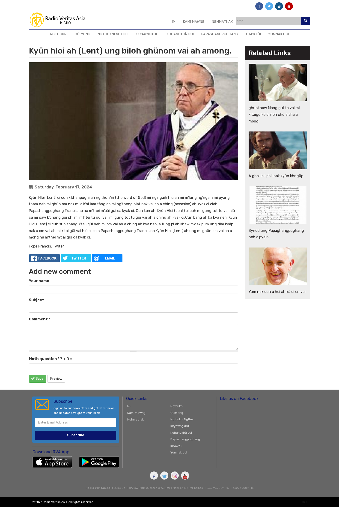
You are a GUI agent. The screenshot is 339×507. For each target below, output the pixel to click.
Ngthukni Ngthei (113, 34)
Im (173, 22)
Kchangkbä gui (180, 34)
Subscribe (75, 435)
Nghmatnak (222, 22)
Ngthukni (58, 34)
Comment (39, 319)
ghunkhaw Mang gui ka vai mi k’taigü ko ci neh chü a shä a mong (274, 114)
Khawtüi (253, 34)
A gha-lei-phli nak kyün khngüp (276, 176)
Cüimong (82, 34)
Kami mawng (193, 22)
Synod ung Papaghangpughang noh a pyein (276, 233)
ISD (304, 502)
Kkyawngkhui (147, 34)
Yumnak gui (278, 34)
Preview (56, 379)
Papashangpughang (219, 34)
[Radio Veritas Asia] (61, 19)
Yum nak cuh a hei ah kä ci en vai (277, 291)
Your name (39, 281)
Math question (44, 359)
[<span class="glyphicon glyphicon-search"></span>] (305, 21)
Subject (36, 300)
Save (39, 379)
